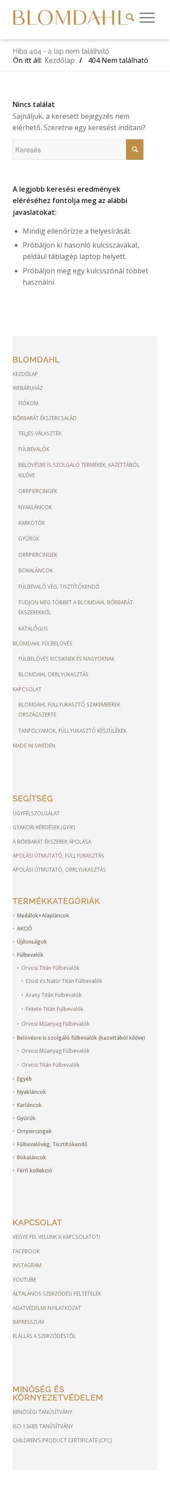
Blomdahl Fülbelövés (42, 643)
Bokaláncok (35, 570)
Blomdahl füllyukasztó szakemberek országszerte (69, 709)
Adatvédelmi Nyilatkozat (47, 1307)
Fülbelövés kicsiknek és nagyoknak (66, 658)
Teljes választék (39, 433)
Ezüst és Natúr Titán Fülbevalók (64, 981)
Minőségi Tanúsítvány (42, 1411)
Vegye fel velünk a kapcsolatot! (56, 1236)
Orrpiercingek (37, 490)
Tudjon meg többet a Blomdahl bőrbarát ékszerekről (75, 607)
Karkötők (31, 522)
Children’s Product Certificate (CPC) (62, 1440)
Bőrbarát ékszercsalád (45, 417)
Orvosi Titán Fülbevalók (50, 968)
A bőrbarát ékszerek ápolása (52, 841)
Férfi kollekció (34, 1170)
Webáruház (28, 387)
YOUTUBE (24, 1279)
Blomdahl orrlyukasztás (53, 674)
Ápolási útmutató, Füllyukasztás (58, 855)
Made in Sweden (34, 745)
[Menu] (147, 17)
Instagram (27, 1265)
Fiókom (28, 403)
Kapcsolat (27, 689)
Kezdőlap (25, 373)
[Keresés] (130, 17)
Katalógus (33, 628)
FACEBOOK (26, 1251)
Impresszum (28, 1321)
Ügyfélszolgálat (36, 813)
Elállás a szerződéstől (44, 1335)
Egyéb (24, 1078)
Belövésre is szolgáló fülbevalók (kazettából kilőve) (81, 1037)
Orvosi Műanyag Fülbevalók (55, 1023)
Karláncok (29, 1105)
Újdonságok (32, 941)
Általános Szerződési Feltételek (57, 1293)
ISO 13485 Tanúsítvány (43, 1426)
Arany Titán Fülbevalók (54, 995)
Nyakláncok (35, 506)
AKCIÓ (24, 928)
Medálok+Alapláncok (43, 915)
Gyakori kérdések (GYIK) (44, 827)
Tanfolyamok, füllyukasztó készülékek (72, 730)
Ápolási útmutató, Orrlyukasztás (59, 869)
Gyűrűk (28, 538)
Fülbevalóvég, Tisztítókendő (52, 1144)
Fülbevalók (33, 448)
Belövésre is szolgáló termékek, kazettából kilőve (78, 469)
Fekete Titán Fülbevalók (54, 1009)
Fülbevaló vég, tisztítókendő (58, 586)
